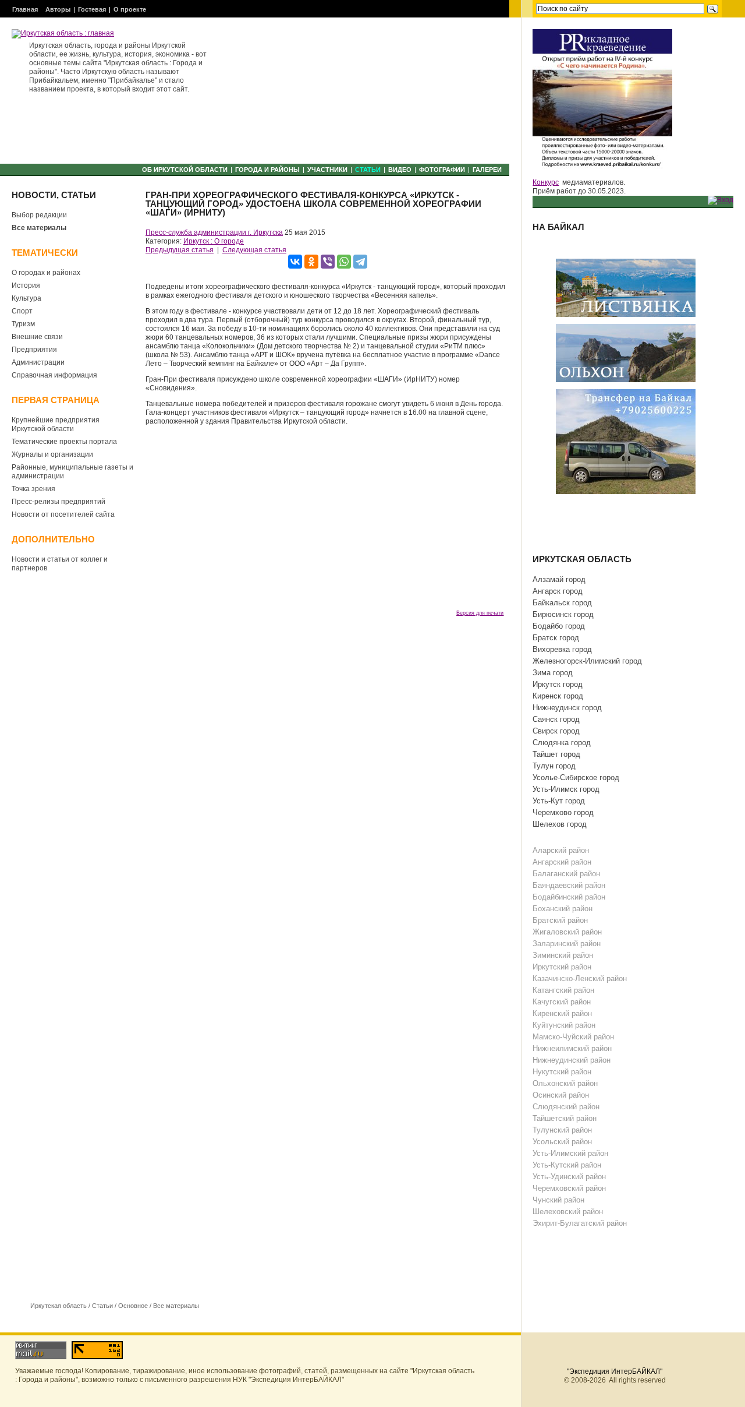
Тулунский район (562, 1130)
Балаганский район (566, 873)
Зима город (553, 672)
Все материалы (39, 228)
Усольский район (562, 1141)
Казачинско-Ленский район (580, 978)
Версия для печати (479, 613)
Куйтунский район (564, 1025)
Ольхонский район (565, 1083)
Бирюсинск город (563, 614)
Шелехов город (560, 824)
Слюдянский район (566, 1106)
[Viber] (328, 262)
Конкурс (546, 182)
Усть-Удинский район (569, 1176)
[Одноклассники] (311, 262)
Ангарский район (562, 862)
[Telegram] (360, 262)
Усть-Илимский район (570, 1153)
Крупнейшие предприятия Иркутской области (56, 424)
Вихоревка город (562, 649)
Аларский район (561, 850)
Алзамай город (559, 579)
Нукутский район (562, 1071)
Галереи (487, 169)
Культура (26, 298)
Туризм (23, 324)
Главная (25, 9)
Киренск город (558, 696)
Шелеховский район (568, 1211)
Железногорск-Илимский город (587, 661)
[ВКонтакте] (295, 262)
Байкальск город (562, 602)
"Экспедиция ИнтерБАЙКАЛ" (614, 1371)
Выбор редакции (39, 215)
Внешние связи (37, 337)
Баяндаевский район (569, 885)
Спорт (22, 311)
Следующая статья (254, 250)
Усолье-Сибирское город (576, 777)
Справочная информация (54, 375)
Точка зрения (33, 489)
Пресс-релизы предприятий (58, 502)
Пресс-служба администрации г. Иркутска (214, 232)
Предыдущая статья (180, 250)
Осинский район (561, 1095)
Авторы (57, 9)
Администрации (38, 362)
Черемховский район (569, 1188)
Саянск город (556, 719)
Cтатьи (368, 169)
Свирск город (556, 731)
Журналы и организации (52, 454)
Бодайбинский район (569, 897)
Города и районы (267, 169)
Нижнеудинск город (567, 707)
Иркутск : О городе (213, 241)
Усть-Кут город (559, 800)
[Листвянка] (626, 287)
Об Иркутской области (185, 169)
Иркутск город (558, 684)
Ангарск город (558, 591)
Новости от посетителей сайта (63, 514)
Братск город (556, 637)
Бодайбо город (559, 626)
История (26, 285)
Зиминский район (563, 955)
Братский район (560, 920)
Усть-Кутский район (567, 1165)
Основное (133, 1305)
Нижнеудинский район (572, 1060)
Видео (399, 169)
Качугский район (562, 1001)
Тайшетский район (565, 1118)
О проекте (129, 9)
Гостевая (92, 9)
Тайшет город (556, 754)
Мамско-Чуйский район (573, 1036)
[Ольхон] (626, 352)
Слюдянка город (562, 742)
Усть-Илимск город (566, 789)
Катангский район (563, 990)
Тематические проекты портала (64, 442)
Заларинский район (567, 943)
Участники (327, 169)
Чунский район (558, 1200)
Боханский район (563, 908)
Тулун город (554, 765)
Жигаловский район (567, 932)
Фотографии (442, 169)
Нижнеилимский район (572, 1048)
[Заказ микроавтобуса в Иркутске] (626, 441)
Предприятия (34, 349)
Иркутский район (562, 966)
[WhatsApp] (344, 262)
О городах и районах (46, 273)
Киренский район (562, 1013)
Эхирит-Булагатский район (580, 1223)
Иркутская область (58, 1305)
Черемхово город (563, 812)
